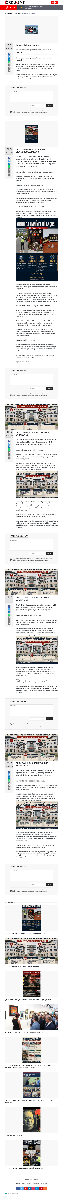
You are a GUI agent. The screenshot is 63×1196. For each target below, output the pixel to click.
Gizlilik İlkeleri (36, 1183)
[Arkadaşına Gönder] (9, 65)
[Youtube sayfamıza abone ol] (26, 1188)
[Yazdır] (9, 68)
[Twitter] (9, 56)
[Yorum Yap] (9, 70)
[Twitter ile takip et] (22, 1188)
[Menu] (52, 2)
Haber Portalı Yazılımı (13, 1193)
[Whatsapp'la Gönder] (9, 62)
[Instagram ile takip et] (33, 1188)
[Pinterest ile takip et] (41, 1188)
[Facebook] (9, 54)
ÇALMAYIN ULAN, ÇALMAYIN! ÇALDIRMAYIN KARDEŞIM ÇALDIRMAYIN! (33, 7)
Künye (23, 1183)
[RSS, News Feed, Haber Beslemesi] (45, 1188)
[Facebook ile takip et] (18, 1188)
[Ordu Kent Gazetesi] (15, 2)
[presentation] (10, 7)
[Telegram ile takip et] (37, 1188)
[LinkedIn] (9, 59)
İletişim (29, 1183)
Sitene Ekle (44, 1183)
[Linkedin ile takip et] (30, 1188)
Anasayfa (18, 1183)
